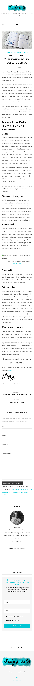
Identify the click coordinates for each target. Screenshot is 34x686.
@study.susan (17, 263)
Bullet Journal (11, 52)
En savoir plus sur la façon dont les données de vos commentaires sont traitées (17, 492)
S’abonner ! (17, 626)
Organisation (23, 52)
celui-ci (10, 370)
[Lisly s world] (17, 8)
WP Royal (22, 672)
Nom (4, 426)
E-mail (4, 435)
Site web (5, 444)
